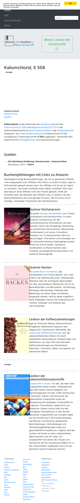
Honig (25, 462)
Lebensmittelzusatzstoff (31, 133)
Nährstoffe (27, 489)
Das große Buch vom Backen (43, 271)
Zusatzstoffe (28, 497)
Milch (6, 480)
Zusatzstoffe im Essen (40, 383)
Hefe (25, 474)
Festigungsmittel (65, 130)
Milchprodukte (9, 482)
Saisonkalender (12, 20)
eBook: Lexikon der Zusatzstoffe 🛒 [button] (57, 44)
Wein (25, 482)
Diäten (25, 494)
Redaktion (45, 465)
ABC (6, 15)
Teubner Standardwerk (51, 213)
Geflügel (7, 475)
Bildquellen (46, 470)
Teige (25, 469)
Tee (24, 477)
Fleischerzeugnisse (11, 470)
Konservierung (28, 487)
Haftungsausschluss (49, 480)
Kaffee (25, 479)
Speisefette (27, 464)
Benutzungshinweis (49, 472)
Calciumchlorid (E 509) (15, 127)
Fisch (6, 465)
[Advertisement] (41, 87)
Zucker (6, 495)
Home (12, 10)
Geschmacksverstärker (40, 130)
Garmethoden (28, 484)
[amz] (30, 164)
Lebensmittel (9, 462)
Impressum (46, 462)
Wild (6, 472)
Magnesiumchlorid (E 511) (44, 127)
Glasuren (26, 459)
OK (70, 3)
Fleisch (6, 467)
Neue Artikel (46, 475)
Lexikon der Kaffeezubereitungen (45, 333)
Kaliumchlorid (10, 114)
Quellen (8, 117)
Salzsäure (45, 124)
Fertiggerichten (27, 140)
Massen (26, 472)
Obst (6, 490)
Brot (24, 467)
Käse (6, 485)
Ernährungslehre (29, 492)
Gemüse (7, 487)
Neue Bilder (46, 477)
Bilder (7, 25)
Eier (5, 477)
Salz (5, 492)
